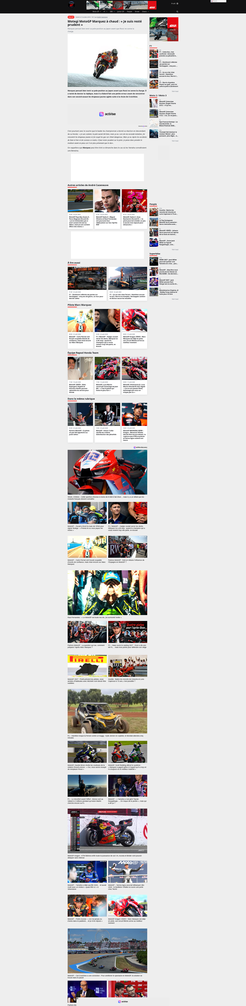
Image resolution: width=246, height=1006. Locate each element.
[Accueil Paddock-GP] (71, 5)
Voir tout (175, 91)
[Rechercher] (177, 11)
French (215, 1)
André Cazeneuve (102, 17)
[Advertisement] (107, 161)
